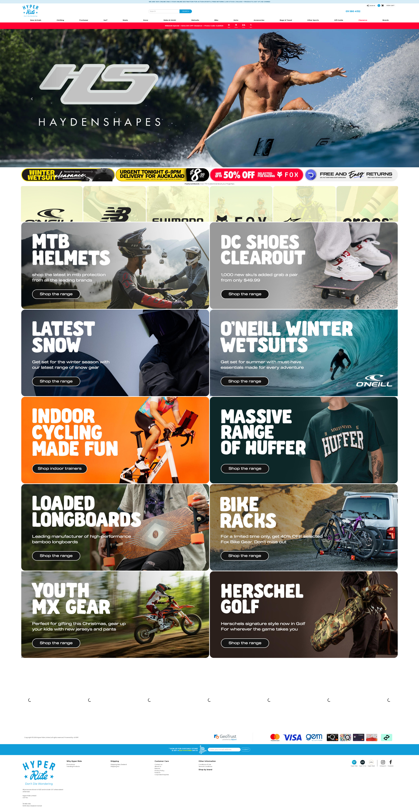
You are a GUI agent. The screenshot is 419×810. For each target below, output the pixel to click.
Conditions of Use (205, 764)
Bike (216, 20)
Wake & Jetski (169, 20)
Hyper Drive (362, 766)
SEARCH (185, 11)
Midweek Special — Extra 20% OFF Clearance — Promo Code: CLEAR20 (194, 26)
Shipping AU (115, 766)
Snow (145, 20)
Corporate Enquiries (162, 774)
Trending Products (73, 766)
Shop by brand (205, 770)
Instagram (383, 766)
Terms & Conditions (205, 766)
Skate (125, 20)
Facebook (390, 766)
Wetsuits (195, 20)
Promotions (71, 764)
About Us (158, 766)
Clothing (60, 20)
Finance (157, 772)
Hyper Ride (354, 766)
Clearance (362, 20)
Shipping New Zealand (119, 764)
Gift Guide (338, 20)
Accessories (259, 20)
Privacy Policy (159, 770)
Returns (157, 768)
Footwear (83, 20)
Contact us (158, 764)
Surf (105, 20)
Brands (386, 20)
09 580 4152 (353, 11)
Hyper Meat (371, 766)
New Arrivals (35, 20)
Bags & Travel (286, 20)
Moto (236, 20)
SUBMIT (245, 750)
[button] (371, 5)
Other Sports (313, 20)
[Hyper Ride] (84, 11)
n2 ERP (76, 737)
